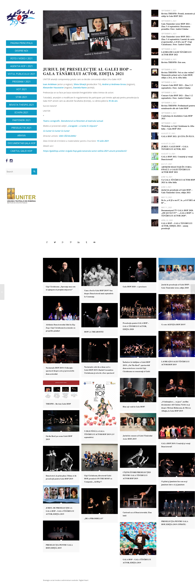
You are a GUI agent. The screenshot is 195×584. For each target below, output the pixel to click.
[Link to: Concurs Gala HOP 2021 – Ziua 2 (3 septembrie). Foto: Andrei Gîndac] (154, 84)
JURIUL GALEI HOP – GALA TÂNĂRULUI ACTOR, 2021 (174, 148)
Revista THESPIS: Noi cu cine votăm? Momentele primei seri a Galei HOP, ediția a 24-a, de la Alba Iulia (177, 75)
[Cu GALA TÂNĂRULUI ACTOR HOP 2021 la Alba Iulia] (193, 292)
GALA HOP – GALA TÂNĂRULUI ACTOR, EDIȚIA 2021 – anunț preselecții (176, 226)
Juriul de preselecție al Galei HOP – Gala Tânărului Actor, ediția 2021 (176, 191)
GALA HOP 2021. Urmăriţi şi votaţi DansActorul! (177, 158)
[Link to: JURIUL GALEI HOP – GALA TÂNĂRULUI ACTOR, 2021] (154, 146)
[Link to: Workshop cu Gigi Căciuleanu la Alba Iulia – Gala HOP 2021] (154, 125)
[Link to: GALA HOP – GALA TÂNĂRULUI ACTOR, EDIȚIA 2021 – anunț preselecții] (154, 222)
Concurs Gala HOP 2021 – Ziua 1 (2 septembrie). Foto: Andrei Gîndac (177, 96)
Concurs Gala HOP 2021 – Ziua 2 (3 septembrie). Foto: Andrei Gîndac (177, 86)
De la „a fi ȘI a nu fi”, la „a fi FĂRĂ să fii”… (178, 201)
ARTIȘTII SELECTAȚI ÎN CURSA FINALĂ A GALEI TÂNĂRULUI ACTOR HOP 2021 (176, 169)
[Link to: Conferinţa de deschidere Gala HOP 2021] (154, 115)
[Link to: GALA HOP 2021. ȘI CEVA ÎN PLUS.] (154, 135)
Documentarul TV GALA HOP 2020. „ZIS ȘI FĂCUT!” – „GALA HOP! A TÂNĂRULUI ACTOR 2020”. (177, 213)
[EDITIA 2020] (2, 292)
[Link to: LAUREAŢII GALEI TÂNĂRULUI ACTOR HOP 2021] (154, 51)
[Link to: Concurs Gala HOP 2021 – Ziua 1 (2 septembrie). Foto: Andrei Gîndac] (154, 95)
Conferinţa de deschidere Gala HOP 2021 (177, 117)
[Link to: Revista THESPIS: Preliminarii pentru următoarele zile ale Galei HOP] (154, 105)
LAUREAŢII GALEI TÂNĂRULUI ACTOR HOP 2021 (176, 53)
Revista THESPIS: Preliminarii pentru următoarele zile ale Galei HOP (178, 107)
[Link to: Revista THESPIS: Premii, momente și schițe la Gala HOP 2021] (154, 13)
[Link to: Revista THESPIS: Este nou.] (154, 61)
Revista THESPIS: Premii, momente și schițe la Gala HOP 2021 (178, 15)
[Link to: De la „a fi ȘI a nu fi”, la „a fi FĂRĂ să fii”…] (154, 199)
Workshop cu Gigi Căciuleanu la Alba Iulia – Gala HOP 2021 (177, 127)
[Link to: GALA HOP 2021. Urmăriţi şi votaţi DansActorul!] (154, 156)
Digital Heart (83, 580)
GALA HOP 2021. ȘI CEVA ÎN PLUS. (177, 136)
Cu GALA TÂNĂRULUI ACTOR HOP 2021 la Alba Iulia (178, 181)
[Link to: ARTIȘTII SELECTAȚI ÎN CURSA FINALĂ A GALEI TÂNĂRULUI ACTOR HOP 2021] (154, 166)
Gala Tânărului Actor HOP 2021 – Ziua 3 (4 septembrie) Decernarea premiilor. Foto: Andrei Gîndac (176, 26)
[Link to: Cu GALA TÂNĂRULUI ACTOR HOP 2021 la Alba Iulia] (154, 179)
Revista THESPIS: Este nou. (173, 62)
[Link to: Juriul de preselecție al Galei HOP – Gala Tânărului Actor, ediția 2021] (154, 189)
